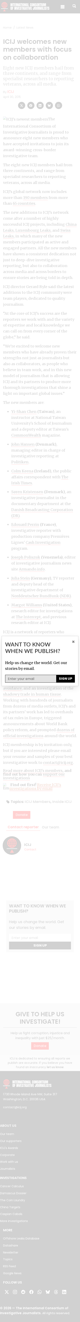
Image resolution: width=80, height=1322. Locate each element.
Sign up (65, 678)
